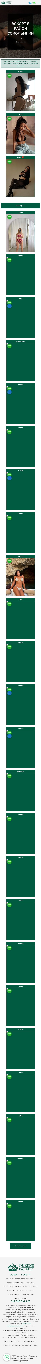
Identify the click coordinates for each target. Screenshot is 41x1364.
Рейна (20, 857)
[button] (7, 1357)
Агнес (20, 71)
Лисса (20, 384)
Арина (20, 255)
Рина (20, 900)
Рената (20, 943)
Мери (20, 1201)
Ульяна (20, 556)
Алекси (20, 728)
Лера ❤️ (20, 157)
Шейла (20, 1029)
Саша (20, 470)
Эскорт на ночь (13, 1282)
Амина (20, 513)
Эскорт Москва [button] (20, 1299)
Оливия (20, 685)
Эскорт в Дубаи (27, 1294)
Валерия (20, 771)
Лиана (20, 642)
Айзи (20, 1115)
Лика (21, 1072)
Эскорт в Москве (27, 1335)
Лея (20, 599)
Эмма (20, 212)
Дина (20, 986)
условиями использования (24, 1327)
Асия (20, 114)
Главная (16, 39)
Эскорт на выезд (27, 1282)
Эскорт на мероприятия (15, 1279)
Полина (20, 1158)
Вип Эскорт (30, 1279)
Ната (20, 298)
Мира (20, 427)
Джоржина (20, 341)
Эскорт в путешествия (12, 1286)
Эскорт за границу (30, 1286)
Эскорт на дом (12, 1290)
